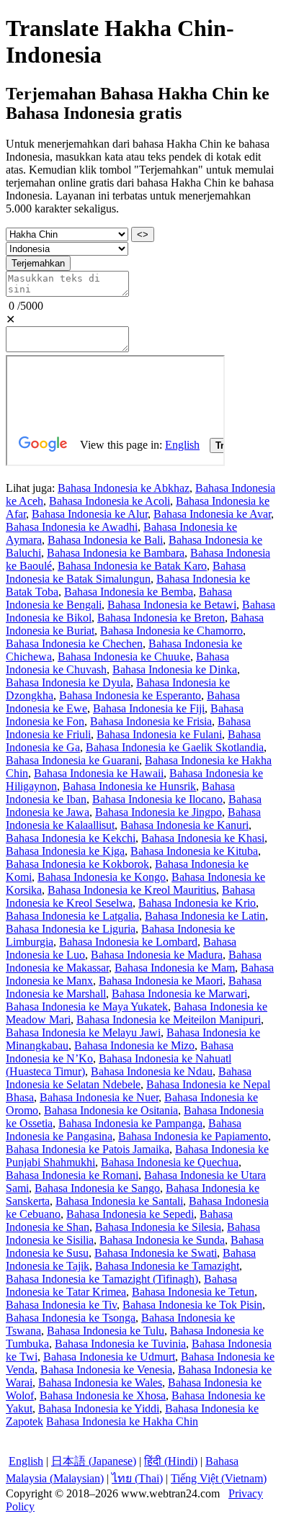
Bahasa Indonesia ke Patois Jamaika (87, 1149)
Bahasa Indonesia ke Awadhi (72, 527)
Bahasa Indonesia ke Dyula (68, 682)
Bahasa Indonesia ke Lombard (128, 942)
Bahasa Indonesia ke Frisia (151, 721)
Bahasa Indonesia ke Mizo (134, 1045)
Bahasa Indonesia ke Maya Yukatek (87, 1006)
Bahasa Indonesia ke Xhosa (103, 1395)
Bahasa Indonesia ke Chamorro (171, 630)
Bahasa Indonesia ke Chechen (74, 643)
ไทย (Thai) (137, 1478)
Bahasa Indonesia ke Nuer (99, 1097)
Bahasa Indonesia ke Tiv (61, 1305)
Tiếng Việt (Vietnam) (219, 1478)
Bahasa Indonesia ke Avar (212, 514)
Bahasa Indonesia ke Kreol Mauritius (132, 890)
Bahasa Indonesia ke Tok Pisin (192, 1305)
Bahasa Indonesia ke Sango (97, 1188)
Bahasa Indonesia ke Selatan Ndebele (128, 1077)
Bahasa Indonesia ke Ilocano (157, 799)
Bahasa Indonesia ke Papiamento (193, 1136)
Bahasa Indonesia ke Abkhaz (123, 488)
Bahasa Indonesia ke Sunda (162, 1240)
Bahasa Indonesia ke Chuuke (124, 656)
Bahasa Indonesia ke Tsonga (70, 1318)
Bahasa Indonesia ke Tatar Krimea (121, 1285)
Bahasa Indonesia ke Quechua (169, 1162)
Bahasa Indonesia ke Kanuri (184, 825)
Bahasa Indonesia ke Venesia (106, 1369)
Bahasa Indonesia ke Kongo (101, 877)
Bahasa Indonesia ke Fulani (159, 734)
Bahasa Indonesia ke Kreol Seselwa (130, 896)
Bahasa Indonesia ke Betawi (171, 605)
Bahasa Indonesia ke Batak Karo (132, 566)
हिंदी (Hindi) (170, 1461)
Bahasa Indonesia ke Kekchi (70, 838)
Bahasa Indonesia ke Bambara (115, 553)
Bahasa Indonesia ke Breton (161, 617)
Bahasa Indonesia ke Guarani (72, 760)
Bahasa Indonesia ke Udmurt (109, 1356)
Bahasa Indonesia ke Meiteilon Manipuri (168, 1019)
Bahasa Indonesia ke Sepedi (130, 1214)
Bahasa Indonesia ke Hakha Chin (122, 1421)
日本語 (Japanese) (93, 1461)
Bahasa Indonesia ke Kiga (65, 851)
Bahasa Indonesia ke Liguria (70, 929)
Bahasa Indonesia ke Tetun (193, 1292)
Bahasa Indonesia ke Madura (157, 955)
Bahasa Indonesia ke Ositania (111, 1110)
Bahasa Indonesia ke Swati (155, 1253)
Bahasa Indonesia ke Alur (90, 514)
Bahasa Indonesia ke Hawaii (99, 773)
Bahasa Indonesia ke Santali (119, 1201)
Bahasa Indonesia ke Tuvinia (120, 1343)
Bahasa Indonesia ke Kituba (194, 851)
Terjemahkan (38, 263)
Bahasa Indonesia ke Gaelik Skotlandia (175, 747)
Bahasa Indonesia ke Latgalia (72, 916)
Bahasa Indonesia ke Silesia (158, 1227)
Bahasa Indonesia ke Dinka (174, 669)
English (26, 1461)
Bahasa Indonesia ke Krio (197, 903)
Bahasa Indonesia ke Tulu (105, 1331)
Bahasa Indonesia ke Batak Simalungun (126, 572)
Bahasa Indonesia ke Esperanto (130, 695)
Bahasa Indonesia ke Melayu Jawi (83, 1032)
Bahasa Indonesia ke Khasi (202, 838)
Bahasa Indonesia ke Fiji (149, 708)
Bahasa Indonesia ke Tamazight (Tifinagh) (102, 1279)
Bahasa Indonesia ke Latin (205, 916)
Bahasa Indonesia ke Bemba (128, 592)
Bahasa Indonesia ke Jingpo (158, 812)
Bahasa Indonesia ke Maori (161, 980)
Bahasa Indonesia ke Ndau (152, 1071)
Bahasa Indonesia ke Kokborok (77, 864)
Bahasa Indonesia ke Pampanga (130, 1123)
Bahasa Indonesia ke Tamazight (167, 1266)
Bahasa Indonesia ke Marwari (179, 993)
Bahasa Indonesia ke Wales (100, 1382)
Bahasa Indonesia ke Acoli (109, 501)
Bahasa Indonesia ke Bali (105, 540)
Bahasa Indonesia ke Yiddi (98, 1408)
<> (142, 234)
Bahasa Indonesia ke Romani (72, 1175)
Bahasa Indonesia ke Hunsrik (129, 786)
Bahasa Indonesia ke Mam (175, 968)
